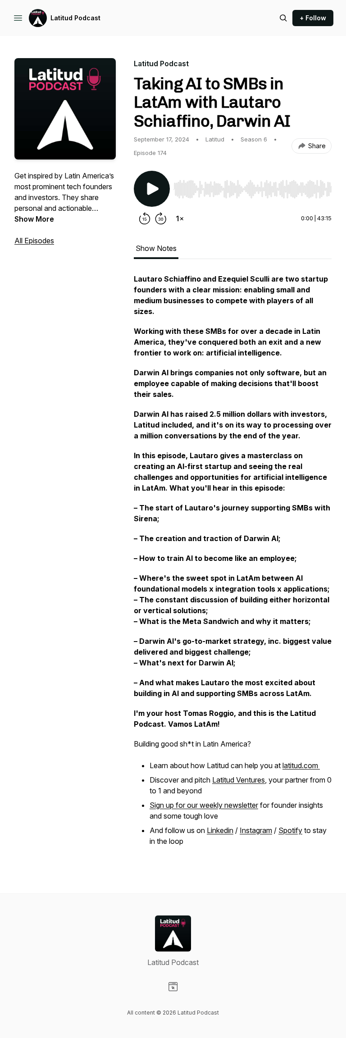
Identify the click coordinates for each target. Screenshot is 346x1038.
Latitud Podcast (75, 18)
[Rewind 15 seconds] (144, 218)
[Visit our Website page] (173, 986)
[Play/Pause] (152, 189)
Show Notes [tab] (156, 248)
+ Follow (313, 18)
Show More (34, 218)
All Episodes (34, 240)
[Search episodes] (283, 18)
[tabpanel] (233, 565)
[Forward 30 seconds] (161, 218)
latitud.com (301, 765)
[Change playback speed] (180, 218)
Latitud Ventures (238, 779)
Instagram (256, 830)
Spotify (290, 830)
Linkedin (220, 830)
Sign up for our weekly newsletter (204, 805)
